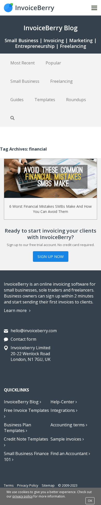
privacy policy (22, 496)
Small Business (24, 81)
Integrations (63, 410)
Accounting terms (68, 425)
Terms (9, 485)
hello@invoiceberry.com (34, 330)
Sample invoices (66, 439)
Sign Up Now (51, 256)
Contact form (23, 339)
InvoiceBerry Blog (22, 402)
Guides (17, 99)
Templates (44, 99)
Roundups (76, 99)
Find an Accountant (70, 453)
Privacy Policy (27, 485)
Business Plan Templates (17, 428)
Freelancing (61, 81)
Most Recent (22, 63)
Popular (53, 63)
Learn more (16, 310)
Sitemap (48, 485)
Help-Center (63, 402)
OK (90, 501)
